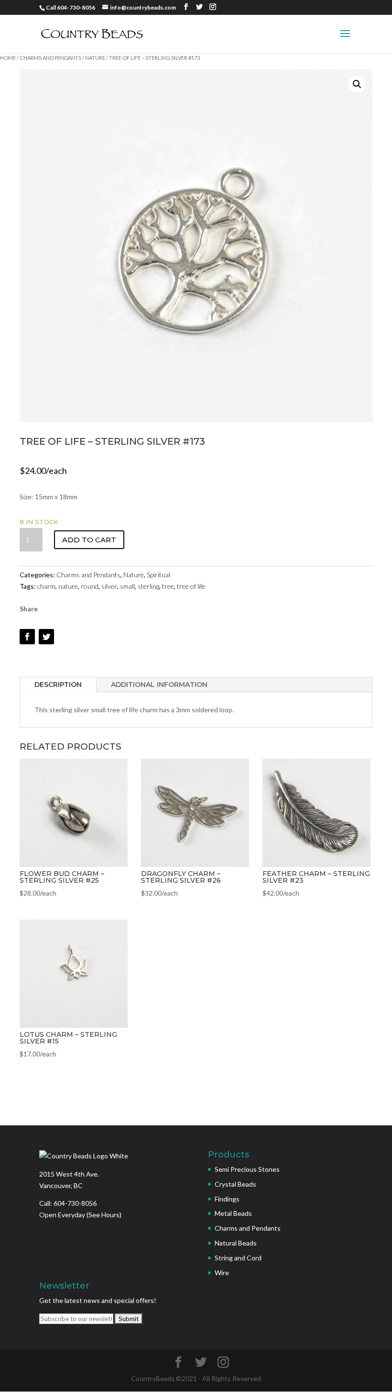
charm (46, 586)
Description (58, 684)
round (89, 586)
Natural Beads (236, 1243)
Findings (227, 1199)
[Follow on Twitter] (46, 636)
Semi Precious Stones (247, 1169)
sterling (148, 586)
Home (8, 58)
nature (68, 586)
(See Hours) (104, 1215)
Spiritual (158, 575)
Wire (222, 1273)
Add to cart (89, 539)
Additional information (159, 684)
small (127, 586)
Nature (95, 58)
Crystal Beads (235, 1184)
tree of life (191, 586)
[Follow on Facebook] (27, 636)
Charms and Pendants (50, 58)
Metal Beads (233, 1213)
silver (109, 586)
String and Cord (238, 1258)
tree (168, 586)
